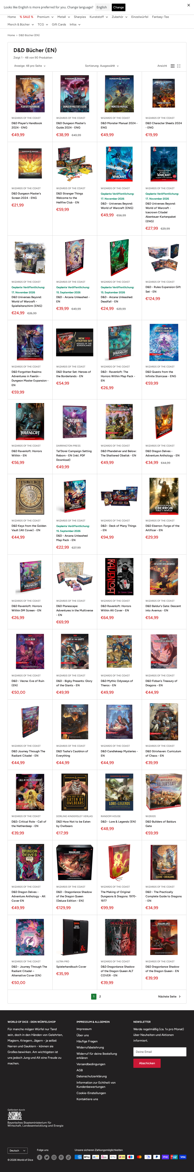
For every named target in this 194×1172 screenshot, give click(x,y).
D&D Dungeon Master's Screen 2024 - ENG (26, 196)
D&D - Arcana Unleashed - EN (73, 299)
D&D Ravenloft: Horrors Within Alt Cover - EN (116, 608)
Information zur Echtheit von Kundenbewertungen (96, 1085)
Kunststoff (97, 17)
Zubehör (117, 17)
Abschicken (147, 1063)
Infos (73, 24)
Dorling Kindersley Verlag (74, 816)
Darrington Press (68, 445)
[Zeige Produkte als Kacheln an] (172, 66)
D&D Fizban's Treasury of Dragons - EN (161, 683)
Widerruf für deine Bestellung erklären (97, 1056)
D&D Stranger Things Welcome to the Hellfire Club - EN (69, 198)
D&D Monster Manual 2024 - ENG (119, 125)
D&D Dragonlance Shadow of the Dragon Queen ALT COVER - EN (118, 971)
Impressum (84, 1029)
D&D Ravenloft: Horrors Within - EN (27, 453)
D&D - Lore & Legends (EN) (118, 821)
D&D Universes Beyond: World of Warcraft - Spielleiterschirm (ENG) (27, 301)
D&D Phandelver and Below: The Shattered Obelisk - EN (118, 453)
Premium (43, 17)
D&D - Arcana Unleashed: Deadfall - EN (117, 299)
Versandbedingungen (91, 1064)
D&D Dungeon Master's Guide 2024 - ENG (71, 125)
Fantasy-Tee (160, 17)
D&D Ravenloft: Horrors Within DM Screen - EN (27, 608)
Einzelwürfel (139, 17)
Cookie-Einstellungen (91, 1093)
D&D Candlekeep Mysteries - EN (119, 753)
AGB (80, 1070)
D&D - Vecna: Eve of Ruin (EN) (28, 683)
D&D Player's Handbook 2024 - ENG (27, 125)
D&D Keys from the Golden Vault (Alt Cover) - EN (29, 528)
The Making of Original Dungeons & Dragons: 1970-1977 (118, 896)
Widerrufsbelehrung (90, 1047)
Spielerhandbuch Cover (71, 966)
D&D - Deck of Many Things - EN (118, 528)
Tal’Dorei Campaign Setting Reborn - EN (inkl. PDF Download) (74, 455)
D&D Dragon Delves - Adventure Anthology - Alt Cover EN (28, 896)
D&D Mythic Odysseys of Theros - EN (117, 683)
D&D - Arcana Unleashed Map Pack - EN (72, 538)
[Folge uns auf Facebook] (39, 1157)
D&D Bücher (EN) (29, 35)
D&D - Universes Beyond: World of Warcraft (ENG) (117, 206)
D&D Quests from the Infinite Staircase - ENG (161, 374)
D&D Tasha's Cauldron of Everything (72, 753)
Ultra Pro (62, 961)
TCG (41, 24)
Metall (61, 17)
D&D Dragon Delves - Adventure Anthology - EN (163, 453)
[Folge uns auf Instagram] (54, 1157)
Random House (111, 816)
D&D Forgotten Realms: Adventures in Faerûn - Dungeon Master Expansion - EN (30, 378)
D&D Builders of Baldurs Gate (161, 824)
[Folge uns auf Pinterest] (61, 1157)
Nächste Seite (167, 996)
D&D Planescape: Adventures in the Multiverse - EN (74, 610)
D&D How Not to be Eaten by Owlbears (73, 824)
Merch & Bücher (19, 24)
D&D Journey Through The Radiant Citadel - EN (28, 753)
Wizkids (151, 816)
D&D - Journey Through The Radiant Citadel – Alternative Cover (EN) (29, 971)
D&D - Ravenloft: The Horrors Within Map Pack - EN (118, 376)
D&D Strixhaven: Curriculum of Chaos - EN (163, 753)
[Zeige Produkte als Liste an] (179, 66)
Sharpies (80, 17)
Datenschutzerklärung (92, 1076)
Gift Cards (59, 24)
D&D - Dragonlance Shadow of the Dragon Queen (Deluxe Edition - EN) (74, 896)
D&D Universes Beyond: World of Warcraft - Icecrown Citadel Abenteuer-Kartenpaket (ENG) (161, 212)
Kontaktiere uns (87, 1099)
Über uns (83, 1035)
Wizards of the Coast (26, 118)
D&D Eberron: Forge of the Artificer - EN (162, 528)
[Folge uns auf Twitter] (46, 1157)
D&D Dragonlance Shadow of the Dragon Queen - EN (162, 969)
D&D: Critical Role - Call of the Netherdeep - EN (29, 824)
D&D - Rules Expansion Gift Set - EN (163, 289)
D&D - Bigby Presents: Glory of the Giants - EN (74, 683)
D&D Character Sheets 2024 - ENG (164, 125)
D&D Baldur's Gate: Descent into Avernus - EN (163, 608)
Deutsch (14, 1150)
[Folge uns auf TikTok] (68, 1157)
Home (12, 17)
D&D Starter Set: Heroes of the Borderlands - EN (73, 374)
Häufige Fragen (87, 1041)
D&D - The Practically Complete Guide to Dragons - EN (164, 896)
